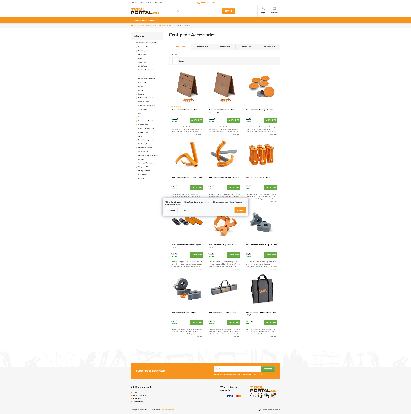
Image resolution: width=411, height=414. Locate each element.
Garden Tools (142, 117)
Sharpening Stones (144, 167)
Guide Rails (142, 55)
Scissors (141, 94)
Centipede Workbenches (146, 70)
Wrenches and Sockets (146, 121)
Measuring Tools (143, 51)
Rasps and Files (143, 102)
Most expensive (224, 47)
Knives (140, 90)
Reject (185, 210)
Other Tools (142, 178)
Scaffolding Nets (143, 144)
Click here (169, 204)
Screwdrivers (142, 109)
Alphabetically (269, 47)
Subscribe (268, 369)
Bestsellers (246, 47)
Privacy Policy (159, 3)
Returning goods (138, 402)
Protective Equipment (145, 140)
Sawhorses (142, 62)
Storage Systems (144, 171)
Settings (171, 210)
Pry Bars (141, 159)
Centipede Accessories (148, 74)
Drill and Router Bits (145, 148)
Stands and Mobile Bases (146, 79)
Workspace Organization (146, 105)
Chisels (140, 86)
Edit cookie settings (168, 410)
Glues (140, 136)
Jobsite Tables (142, 66)
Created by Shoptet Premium (271, 410)
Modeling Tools (143, 132)
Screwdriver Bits (143, 152)
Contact (133, 3)
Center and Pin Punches (146, 163)
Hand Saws (142, 82)
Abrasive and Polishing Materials (149, 155)
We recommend (180, 47)
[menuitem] (146, 20)
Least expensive (202, 47)
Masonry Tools (143, 125)
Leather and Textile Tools (146, 129)
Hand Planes (142, 174)
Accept (240, 210)
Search (228, 11)
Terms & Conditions (145, 3)
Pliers (140, 113)
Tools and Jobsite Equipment (146, 43)
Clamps (140, 58)
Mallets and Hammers (145, 98)
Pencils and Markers (145, 47)
